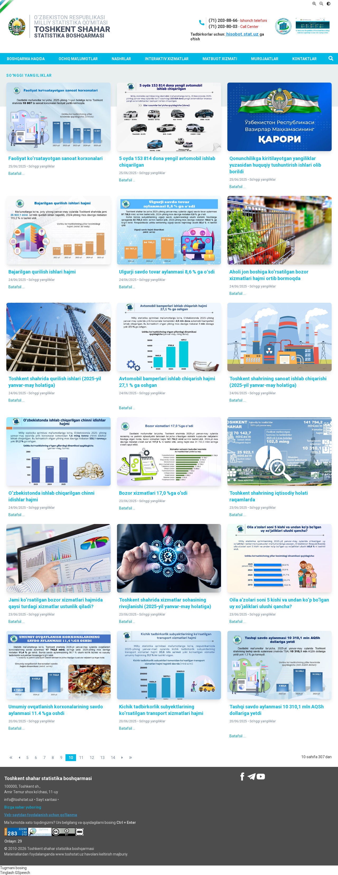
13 (102, 758)
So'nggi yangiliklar (42, 166)
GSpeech (22, 873)
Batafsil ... (16, 173)
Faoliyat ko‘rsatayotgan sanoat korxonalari (55, 158)
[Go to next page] (122, 757)
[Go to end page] (130, 757)
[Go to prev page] (19, 757)
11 (81, 758)
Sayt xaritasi (46, 799)
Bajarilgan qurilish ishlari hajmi (42, 272)
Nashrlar (121, 59)
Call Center (249, 27)
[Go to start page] (11, 757)
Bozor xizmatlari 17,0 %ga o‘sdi (153, 493)
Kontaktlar (304, 59)
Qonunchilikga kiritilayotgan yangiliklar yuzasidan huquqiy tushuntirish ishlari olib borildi (275, 165)
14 (113, 758)
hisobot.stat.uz (242, 34)
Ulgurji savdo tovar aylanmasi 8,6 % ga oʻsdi (167, 272)
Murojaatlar (264, 59)
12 (92, 758)
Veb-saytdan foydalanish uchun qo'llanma (40, 815)
